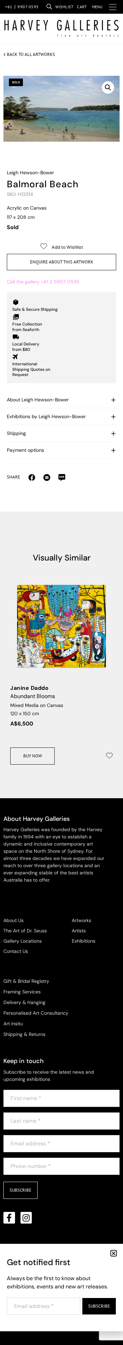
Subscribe (20, 1190)
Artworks (81, 920)
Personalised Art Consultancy (35, 1013)
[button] (108, 87)
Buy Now (32, 756)
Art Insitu (13, 1023)
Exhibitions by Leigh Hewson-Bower (46, 416)
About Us (13, 920)
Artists (79, 931)
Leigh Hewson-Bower (30, 172)
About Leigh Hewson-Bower (38, 400)
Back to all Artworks (31, 54)
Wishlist (64, 6)
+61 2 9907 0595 (22, 6)
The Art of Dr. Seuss (25, 931)
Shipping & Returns (24, 1034)
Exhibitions (83, 941)
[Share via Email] (31, 477)
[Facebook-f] (9, 1218)
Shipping (16, 433)
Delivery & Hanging (24, 1002)
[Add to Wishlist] (109, 756)
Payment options (25, 450)
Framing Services (22, 992)
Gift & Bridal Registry (26, 981)
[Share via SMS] (61, 477)
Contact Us (15, 951)
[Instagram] (26, 1218)
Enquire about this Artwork (61, 262)
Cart (82, 6)
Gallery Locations (22, 941)
